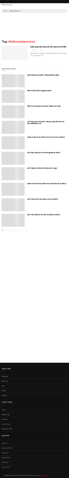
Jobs (3, 386)
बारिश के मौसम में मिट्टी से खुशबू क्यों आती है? (39, 91)
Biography (5, 376)
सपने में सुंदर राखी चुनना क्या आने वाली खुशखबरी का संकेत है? (44, 153)
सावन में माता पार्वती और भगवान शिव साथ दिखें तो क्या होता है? (43, 215)
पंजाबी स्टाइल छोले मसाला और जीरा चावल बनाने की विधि (48, 47)
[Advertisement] (34, 25)
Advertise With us (7, 448)
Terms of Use (6, 467)
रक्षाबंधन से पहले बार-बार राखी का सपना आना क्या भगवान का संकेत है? (46, 137)
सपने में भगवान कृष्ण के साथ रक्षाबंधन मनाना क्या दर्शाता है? (42, 199)
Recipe (4, 391)
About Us (5, 443)
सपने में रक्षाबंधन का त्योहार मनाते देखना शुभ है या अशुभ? (42, 168)
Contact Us (5, 453)
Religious (4, 395)
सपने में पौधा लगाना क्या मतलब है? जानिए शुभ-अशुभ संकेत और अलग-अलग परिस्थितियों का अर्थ (46, 122)
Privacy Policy (6, 457)
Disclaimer (5, 462)
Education (5, 381)
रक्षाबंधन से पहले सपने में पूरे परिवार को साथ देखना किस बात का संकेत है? (47, 184)
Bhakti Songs (6, 415)
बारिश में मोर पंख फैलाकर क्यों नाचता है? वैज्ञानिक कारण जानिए (44, 106)
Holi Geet (5, 419)
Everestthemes (44, 475)
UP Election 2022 (7, 429)
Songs (4, 410)
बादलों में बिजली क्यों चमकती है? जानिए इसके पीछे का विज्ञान (43, 75)
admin (41, 50)
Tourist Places (6, 424)
